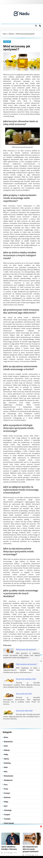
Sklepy (6, 802)
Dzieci (6, 746)
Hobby (6, 754)
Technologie (8, 810)
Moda (6, 767)
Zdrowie (7, 42)
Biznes (6, 737)
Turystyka (7, 819)
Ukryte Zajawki (9, 823)
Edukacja (7, 750)
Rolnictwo (7, 797)
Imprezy (6, 759)
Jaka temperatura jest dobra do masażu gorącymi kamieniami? (30, 849)
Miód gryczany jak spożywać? (26, 649)
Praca (6, 784)
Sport (5, 806)
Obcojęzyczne (8, 780)
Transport (7, 814)
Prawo (6, 789)
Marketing (7, 763)
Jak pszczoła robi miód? (24, 694)
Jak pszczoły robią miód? (24, 710)
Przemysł (7, 793)
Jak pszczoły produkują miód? (26, 679)
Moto (5, 771)
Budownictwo (8, 741)
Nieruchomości (8, 776)
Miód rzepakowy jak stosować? (26, 664)
